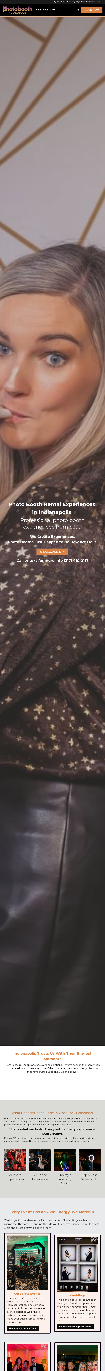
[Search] (78, 10)
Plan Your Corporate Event (23, 1336)
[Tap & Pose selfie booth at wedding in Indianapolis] (90, 1168)
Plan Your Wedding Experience (75, 1334)
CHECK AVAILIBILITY (52, 551)
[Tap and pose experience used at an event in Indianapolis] (15, 1168)
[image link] (18, 10)
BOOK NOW (92, 9)
